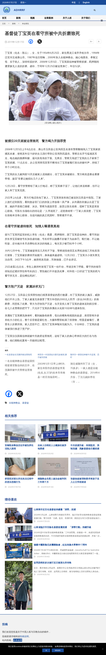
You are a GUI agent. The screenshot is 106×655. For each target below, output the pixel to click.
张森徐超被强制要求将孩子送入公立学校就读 (85, 480)
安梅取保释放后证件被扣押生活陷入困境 (19, 447)
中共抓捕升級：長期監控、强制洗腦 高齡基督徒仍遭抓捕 (85, 447)
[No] (102, 649)
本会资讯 (25, 23)
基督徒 (25, 402)
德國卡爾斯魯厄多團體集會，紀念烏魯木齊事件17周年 (60, 544)
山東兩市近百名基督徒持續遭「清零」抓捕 (55, 509)
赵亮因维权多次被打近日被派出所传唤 (52, 562)
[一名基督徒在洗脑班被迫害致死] (21, 366)
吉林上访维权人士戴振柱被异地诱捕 (52, 447)
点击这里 (17, 640)
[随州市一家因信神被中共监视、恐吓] (86, 369)
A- (99, 41)
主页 (4, 23)
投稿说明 (24, 636)
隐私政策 (57, 650)
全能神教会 (14, 402)
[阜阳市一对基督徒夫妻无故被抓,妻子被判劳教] (54, 367)
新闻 (13, 23)
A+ (91, 41)
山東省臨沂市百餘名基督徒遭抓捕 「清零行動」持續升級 (62, 527)
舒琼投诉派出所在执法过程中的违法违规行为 (19, 480)
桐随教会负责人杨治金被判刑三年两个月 (52, 480)
